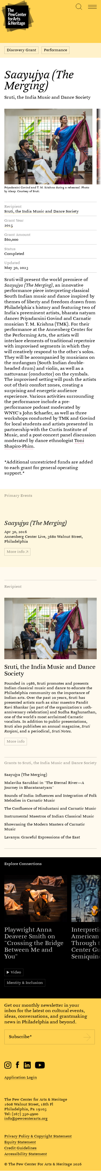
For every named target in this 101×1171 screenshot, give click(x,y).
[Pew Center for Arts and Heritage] (17, 17)
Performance (55, 50)
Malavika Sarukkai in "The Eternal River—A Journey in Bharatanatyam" (44, 785)
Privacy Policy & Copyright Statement (38, 1136)
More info (16, 741)
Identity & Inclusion (25, 982)
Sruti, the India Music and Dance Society (47, 97)
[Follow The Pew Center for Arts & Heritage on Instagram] (8, 1067)
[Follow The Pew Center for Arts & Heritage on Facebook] (17, 1067)
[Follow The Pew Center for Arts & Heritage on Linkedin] (27, 1067)
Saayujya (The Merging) (25, 774)
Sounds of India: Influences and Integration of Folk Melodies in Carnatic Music (50, 798)
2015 (8, 225)
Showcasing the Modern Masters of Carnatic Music (44, 827)
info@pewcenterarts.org (26, 1118)
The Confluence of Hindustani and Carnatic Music (50, 808)
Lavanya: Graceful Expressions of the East (42, 837)
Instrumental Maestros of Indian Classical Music (49, 816)
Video (16, 972)
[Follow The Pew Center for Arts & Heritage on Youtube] (40, 1067)
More (16, 551)
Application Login (20, 1077)
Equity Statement (20, 1142)
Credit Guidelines (20, 1148)
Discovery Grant (21, 50)
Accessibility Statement (25, 1154)
